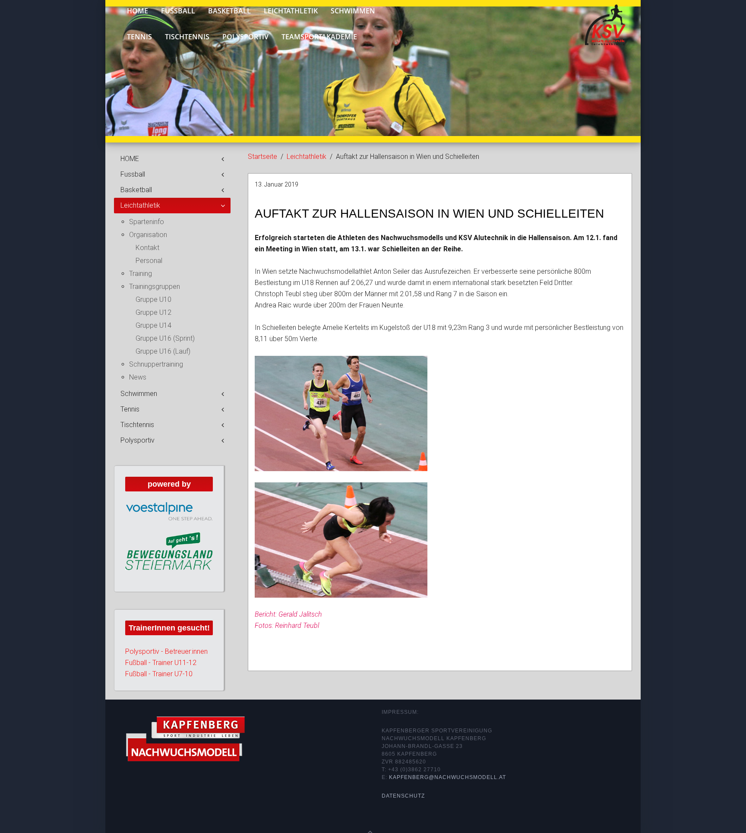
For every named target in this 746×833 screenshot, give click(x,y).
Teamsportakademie (319, 36)
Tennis (139, 36)
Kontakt (147, 248)
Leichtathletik (306, 156)
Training (140, 273)
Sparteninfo (146, 222)
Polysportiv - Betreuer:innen (166, 651)
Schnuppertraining (156, 364)
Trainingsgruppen (154, 286)
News (137, 377)
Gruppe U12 (153, 312)
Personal (149, 261)
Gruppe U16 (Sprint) (165, 338)
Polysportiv (245, 36)
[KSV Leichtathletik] (598, 21)
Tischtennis (187, 36)
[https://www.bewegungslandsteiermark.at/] (169, 550)
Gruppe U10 (153, 299)
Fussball (132, 174)
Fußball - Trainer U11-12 (160, 663)
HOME (129, 159)
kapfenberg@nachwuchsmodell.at (447, 777)
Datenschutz (403, 796)
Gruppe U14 (153, 325)
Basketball (136, 190)
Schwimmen (138, 394)
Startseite (262, 156)
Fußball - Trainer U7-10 (159, 674)
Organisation (148, 235)
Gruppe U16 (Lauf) (163, 351)
